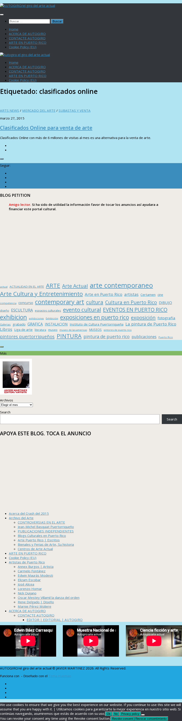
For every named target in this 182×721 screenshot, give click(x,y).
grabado (19, 324)
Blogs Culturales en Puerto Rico (42, 535)
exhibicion (13, 317)
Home (13, 29)
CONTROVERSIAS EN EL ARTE (41, 522)
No (116, 713)
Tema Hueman (59, 676)
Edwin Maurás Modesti (35, 575)
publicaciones (144, 336)
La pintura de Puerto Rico (150, 324)
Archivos (6, 400)
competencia (8, 303)
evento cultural (82, 309)
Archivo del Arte (21, 518)
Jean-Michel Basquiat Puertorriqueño (46, 526)
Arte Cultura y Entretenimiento (41, 294)
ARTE (53, 285)
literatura (40, 330)
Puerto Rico (165, 337)
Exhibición (52, 318)
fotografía (166, 317)
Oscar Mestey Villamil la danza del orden (48, 597)
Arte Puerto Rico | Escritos (39, 540)
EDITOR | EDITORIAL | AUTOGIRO (55, 619)
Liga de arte (23, 329)
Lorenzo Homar (30, 588)
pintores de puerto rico (118, 330)
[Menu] (2, 14)
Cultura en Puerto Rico (131, 302)
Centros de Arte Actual (35, 549)
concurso (25, 303)
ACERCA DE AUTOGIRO (27, 33)
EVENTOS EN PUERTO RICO (135, 309)
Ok (109, 713)
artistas (131, 294)
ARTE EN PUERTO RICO (27, 42)
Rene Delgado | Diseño (36, 602)
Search (5, 412)
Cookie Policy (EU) (22, 47)
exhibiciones (36, 318)
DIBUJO (165, 302)
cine (160, 295)
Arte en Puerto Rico (103, 294)
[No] (143, 714)
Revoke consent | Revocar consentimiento (139, 718)
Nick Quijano (27, 593)
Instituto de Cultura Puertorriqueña (96, 324)
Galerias (5, 324)
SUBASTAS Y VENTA (75, 110)
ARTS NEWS (9, 110)
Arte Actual (75, 286)
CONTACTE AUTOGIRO (27, 38)
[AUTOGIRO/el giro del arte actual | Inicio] (27, 5)
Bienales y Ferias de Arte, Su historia (46, 544)
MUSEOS (95, 330)
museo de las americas (73, 330)
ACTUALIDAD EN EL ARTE (27, 287)
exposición (143, 317)
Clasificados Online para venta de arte (46, 127)
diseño (4, 310)
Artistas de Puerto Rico (27, 562)
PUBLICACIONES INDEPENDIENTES (46, 531)
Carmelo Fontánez (32, 571)
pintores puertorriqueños (27, 336)
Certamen (148, 294)
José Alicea (26, 584)
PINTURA (69, 336)
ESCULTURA (22, 310)
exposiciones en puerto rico (94, 317)
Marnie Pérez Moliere (34, 606)
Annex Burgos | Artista (35, 566)
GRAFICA (35, 324)
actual (4, 286)
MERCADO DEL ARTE (38, 110)
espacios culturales (48, 310)
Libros (6, 329)
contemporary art (59, 302)
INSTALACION (56, 324)
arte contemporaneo (121, 285)
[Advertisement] (91, 247)
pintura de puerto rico (106, 336)
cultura (94, 302)
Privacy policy (130, 713)
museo (52, 330)
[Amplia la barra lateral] (2, 159)
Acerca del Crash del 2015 (29, 513)
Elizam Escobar (29, 580)
